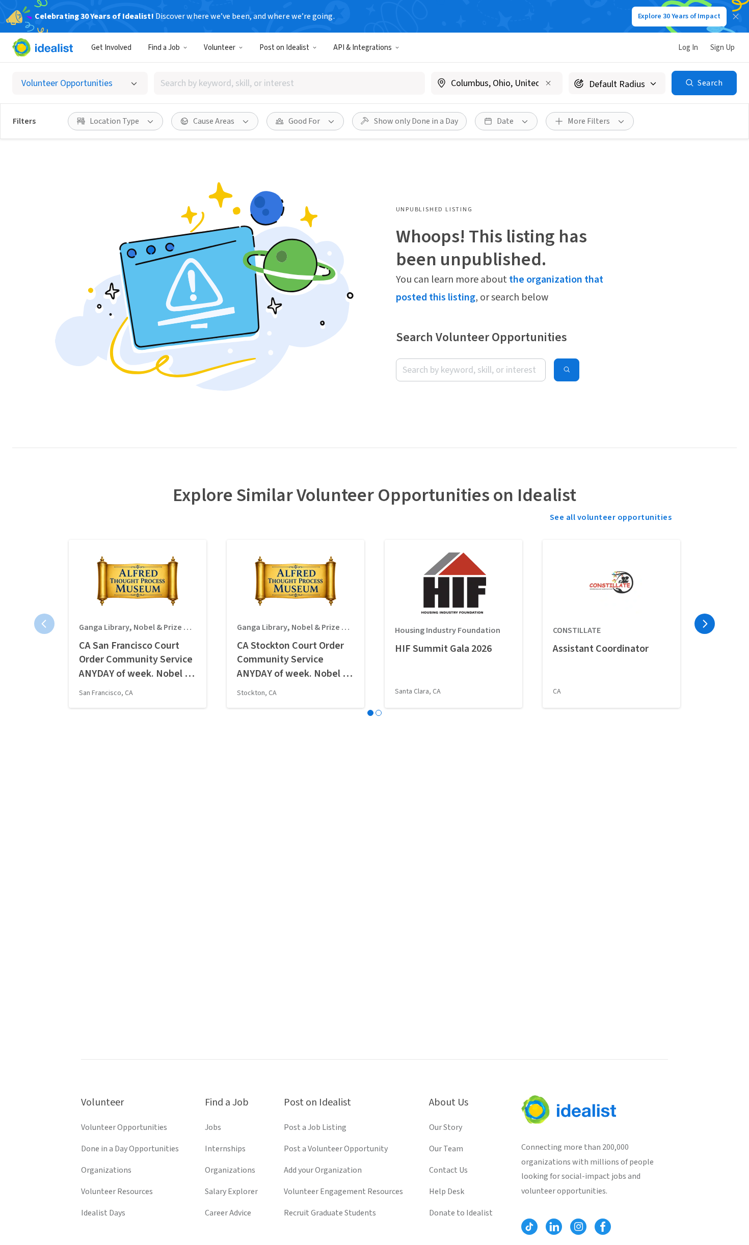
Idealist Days (103, 1213)
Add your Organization (323, 1170)
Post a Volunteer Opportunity (336, 1148)
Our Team (446, 1148)
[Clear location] (548, 83)
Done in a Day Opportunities (130, 1148)
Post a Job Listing (315, 1127)
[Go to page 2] (379, 713)
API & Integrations (362, 47)
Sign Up (722, 47)
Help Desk (446, 1191)
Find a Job (164, 47)
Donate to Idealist (461, 1213)
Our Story (445, 1127)
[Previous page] (44, 624)
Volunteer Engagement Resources (343, 1191)
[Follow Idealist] (529, 1227)
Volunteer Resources (117, 1191)
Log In (688, 47)
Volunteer (219, 47)
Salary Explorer (231, 1191)
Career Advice (228, 1213)
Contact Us (448, 1170)
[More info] (497, 84)
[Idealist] (42, 47)
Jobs (213, 1127)
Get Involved (111, 47)
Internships (225, 1148)
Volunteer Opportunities (124, 1127)
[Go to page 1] (370, 713)
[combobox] (289, 83)
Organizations (106, 1170)
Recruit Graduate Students (330, 1213)
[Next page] (704, 624)
